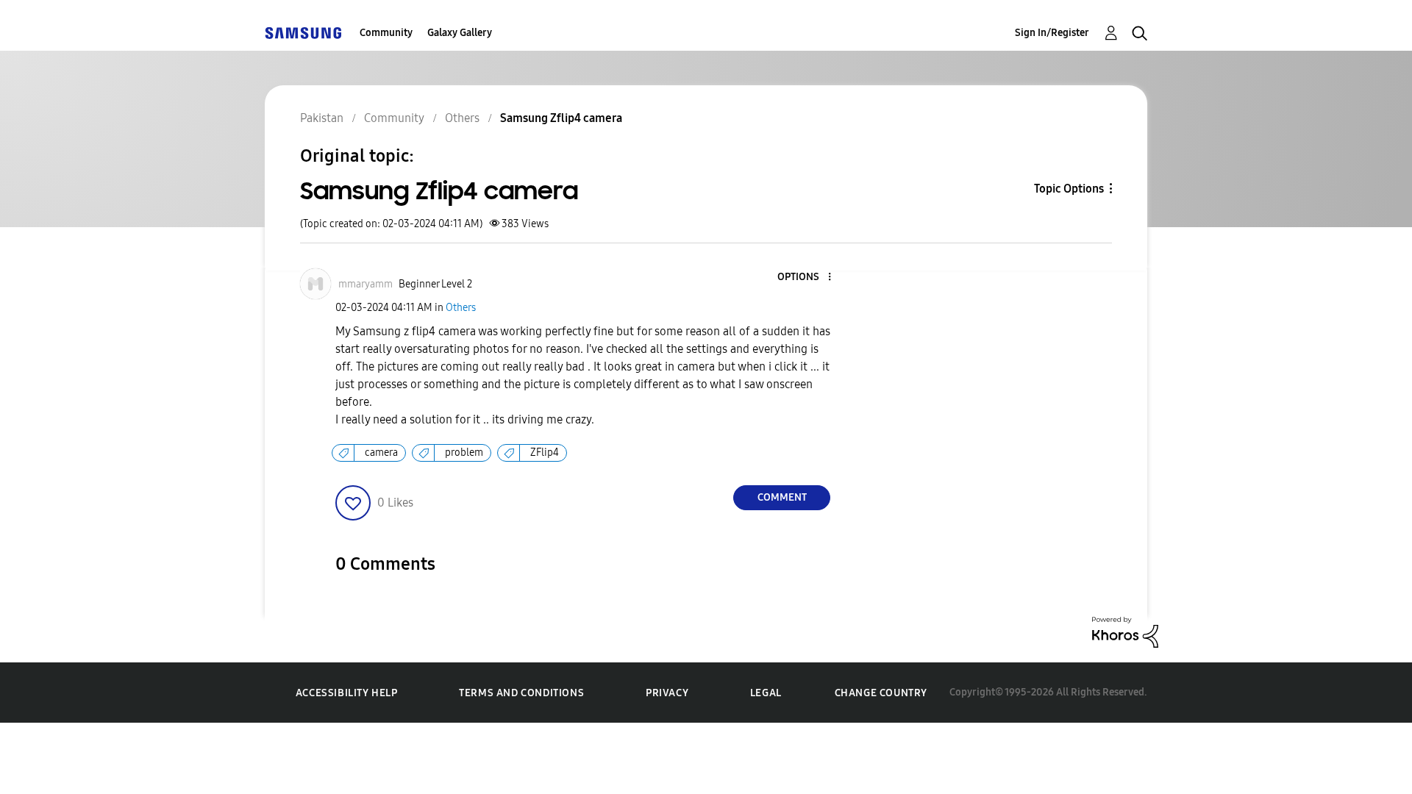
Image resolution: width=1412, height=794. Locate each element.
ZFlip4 (544, 452)
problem (464, 452)
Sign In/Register (1052, 32)
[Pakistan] (303, 33)
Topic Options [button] (1069, 189)
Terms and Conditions (521, 693)
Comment (782, 497)
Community (386, 32)
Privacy (667, 693)
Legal (766, 693)
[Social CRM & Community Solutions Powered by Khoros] (1125, 631)
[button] (805, 278)
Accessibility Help (347, 693)
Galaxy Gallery (459, 32)
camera (381, 452)
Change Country (881, 693)
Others (461, 307)
